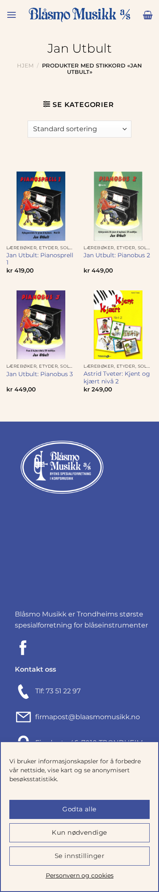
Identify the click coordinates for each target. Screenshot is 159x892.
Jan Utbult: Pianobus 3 (39, 374)
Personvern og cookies (80, 875)
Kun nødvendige (79, 832)
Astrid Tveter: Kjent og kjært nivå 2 (117, 377)
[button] (11, 14)
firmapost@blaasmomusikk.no (86, 717)
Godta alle (79, 809)
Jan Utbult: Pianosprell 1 (39, 259)
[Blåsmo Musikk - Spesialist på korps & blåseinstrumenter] (80, 15)
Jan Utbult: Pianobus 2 (117, 255)
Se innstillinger (79, 856)
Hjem (25, 65)
